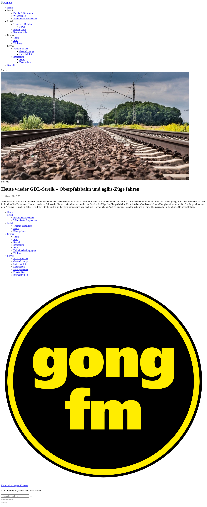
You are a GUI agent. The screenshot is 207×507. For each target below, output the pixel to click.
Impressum (18, 57)
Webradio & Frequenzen (25, 18)
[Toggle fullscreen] (8, 499)
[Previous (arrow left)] (2, 502)
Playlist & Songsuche (23, 13)
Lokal (10, 223)
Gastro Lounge (26, 51)
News (22, 26)
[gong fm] (6, 2)
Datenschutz (25, 62)
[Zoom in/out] (11, 499)
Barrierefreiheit (20, 275)
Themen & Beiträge (22, 24)
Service (10, 255)
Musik (10, 215)
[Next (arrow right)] (5, 502)
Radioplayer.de (20, 269)
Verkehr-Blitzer (20, 48)
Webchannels (19, 16)
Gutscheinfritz (26, 54)
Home (10, 7)
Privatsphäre (19, 272)
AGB (22, 59)
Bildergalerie (19, 29)
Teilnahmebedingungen (24, 250)
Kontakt (11, 65)
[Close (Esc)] (2, 499)
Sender (10, 234)
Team (16, 37)
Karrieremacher (20, 32)
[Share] (5, 499)
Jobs (15, 40)
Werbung (17, 43)
